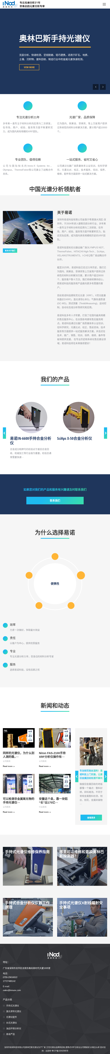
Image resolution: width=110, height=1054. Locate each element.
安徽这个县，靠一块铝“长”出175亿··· (53, 800)
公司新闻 (6, 761)
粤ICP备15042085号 (60, 1051)
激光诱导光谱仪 (13, 1011)
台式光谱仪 (11, 1022)
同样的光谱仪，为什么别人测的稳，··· (18, 755)
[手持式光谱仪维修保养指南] (28, 866)
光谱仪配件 (11, 1017)
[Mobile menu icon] (104, 4)
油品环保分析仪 (13, 1028)
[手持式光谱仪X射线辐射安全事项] (82, 917)
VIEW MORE (29, 75)
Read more (7, 766)
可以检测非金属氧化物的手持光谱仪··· (18, 800)
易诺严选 (10, 1034)
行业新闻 (42, 807)
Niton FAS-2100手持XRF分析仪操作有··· (52, 755)
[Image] (31, 417)
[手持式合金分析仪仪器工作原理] (28, 917)
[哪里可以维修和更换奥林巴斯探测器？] (82, 866)
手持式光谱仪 (12, 1005)
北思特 (48, 1051)
